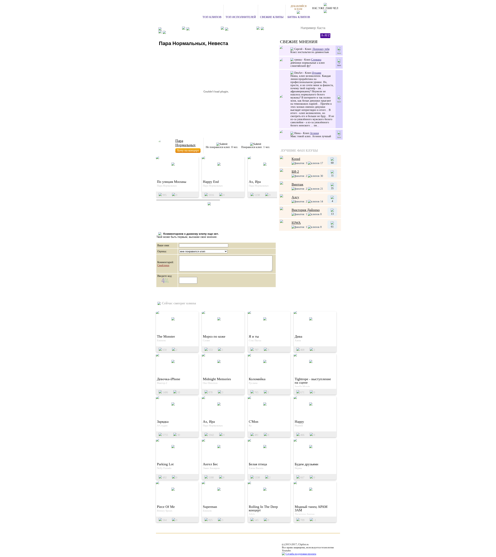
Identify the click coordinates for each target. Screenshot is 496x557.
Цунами (316, 72)
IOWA (296, 223)
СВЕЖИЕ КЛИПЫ (271, 17)
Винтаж (297, 184)
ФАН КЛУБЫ (171, 28)
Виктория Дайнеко (306, 210)
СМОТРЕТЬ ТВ (177, 32)
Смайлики (163, 265)
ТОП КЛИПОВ (211, 17)
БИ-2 (295, 172)
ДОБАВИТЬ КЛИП (241, 28)
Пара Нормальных (185, 143)
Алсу (295, 197)
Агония (314, 133)
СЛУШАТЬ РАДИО (277, 28)
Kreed (296, 159)
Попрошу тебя (320, 49)
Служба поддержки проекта (301, 553)
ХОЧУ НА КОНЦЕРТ (204, 28)
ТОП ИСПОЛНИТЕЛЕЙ (241, 17)
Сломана (316, 59)
